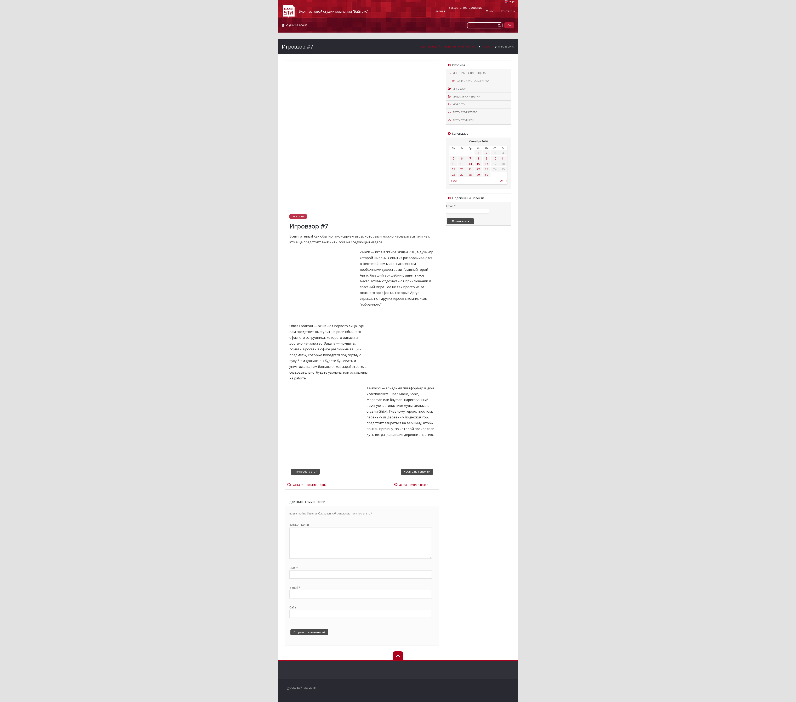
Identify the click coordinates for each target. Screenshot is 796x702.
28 (470, 175)
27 (462, 175)
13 (462, 164)
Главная (439, 11)
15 (478, 164)
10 (494, 158)
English (512, 1)
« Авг (454, 181)
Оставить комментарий (309, 485)
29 (478, 175)
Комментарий (299, 525)
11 (503, 158)
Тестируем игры (463, 120)
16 (486, 164)
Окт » (503, 181)
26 (453, 175)
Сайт (292, 607)
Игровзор (459, 88)
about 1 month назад (413, 485)
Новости (487, 46)
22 (478, 169)
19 (453, 169)
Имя (293, 568)
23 (486, 169)
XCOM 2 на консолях (417, 471)
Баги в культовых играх (473, 81)
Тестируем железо (465, 112)
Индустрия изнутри (466, 96)
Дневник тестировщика (469, 73)
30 (486, 175)
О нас (490, 11)
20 (462, 169)
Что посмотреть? (305, 471)
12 (453, 164)
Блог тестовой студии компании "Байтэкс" (449, 46)
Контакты (508, 11)
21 (470, 169)
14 (470, 164)
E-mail (294, 588)
